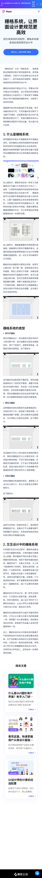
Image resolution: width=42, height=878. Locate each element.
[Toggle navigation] (39, 11)
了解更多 (31, 709)
